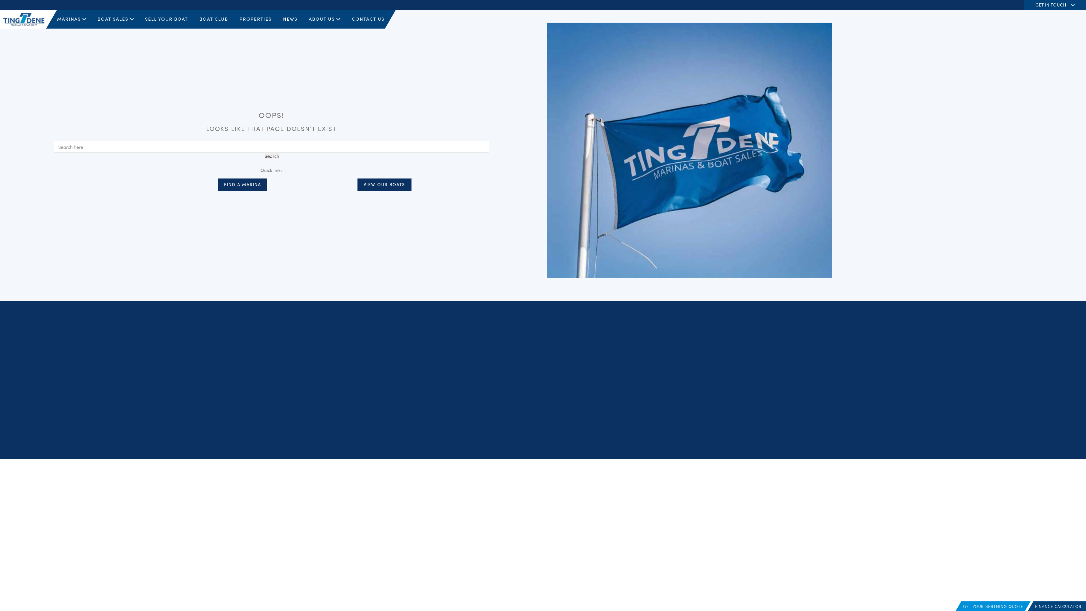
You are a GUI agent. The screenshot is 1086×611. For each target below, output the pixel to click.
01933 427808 (485, 357)
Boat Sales (113, 19)
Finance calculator (1058, 606)
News (290, 19)
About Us (322, 19)
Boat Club (213, 19)
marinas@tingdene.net (493, 364)
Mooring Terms (1027, 441)
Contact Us (368, 19)
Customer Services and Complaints (980, 441)
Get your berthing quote (993, 606)
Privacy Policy (866, 441)
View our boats (384, 184)
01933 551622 (484, 382)
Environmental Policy (1063, 441)
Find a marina (242, 184)
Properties (256, 19)
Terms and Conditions (901, 441)
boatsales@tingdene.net (495, 389)
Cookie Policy (935, 441)
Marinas (69, 19)
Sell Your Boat (166, 19)
